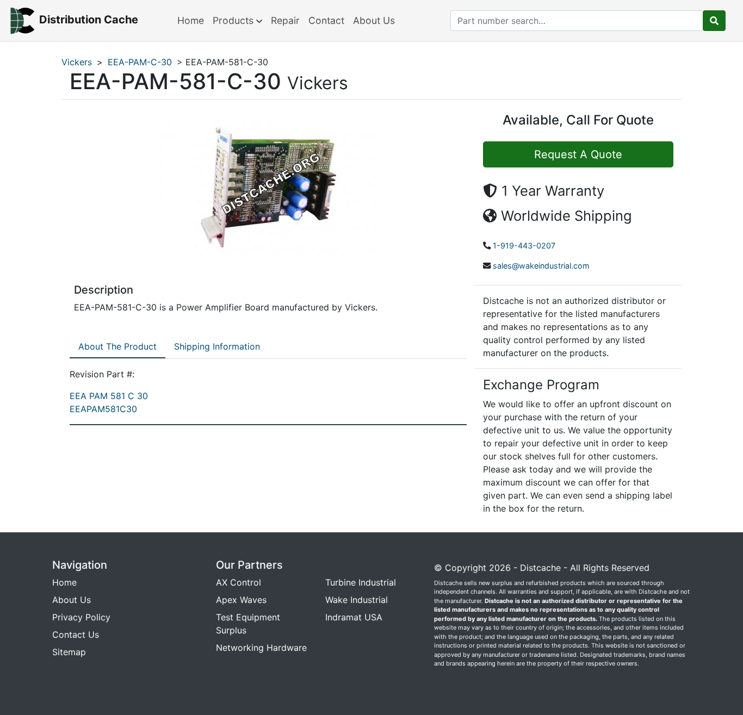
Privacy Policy (81, 617)
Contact (326, 20)
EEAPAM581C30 (103, 408)
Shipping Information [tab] (217, 346)
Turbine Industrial (360, 582)
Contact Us (75, 634)
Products (234, 20)
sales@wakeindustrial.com (541, 265)
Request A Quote (578, 154)
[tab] (117, 346)
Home (190, 20)
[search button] (714, 20)
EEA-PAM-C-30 (140, 62)
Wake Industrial (356, 599)
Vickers (76, 62)
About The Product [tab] (117, 346)
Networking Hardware (261, 647)
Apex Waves (241, 599)
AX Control (238, 582)
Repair (285, 20)
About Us (374, 20)
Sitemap (69, 651)
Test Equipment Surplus (248, 624)
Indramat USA (353, 617)
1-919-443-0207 (524, 245)
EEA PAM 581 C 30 (109, 395)
